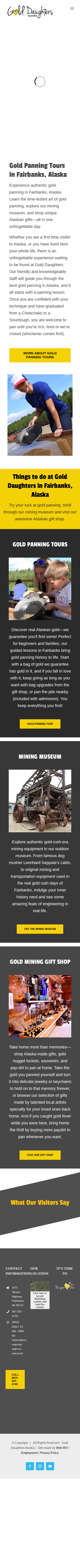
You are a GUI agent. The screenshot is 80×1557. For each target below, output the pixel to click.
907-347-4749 (17, 1314)
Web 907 (62, 1448)
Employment (29, 1452)
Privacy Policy (49, 1452)
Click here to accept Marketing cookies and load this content (40, 1300)
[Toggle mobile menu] (72, 8)
